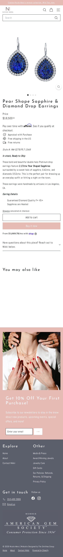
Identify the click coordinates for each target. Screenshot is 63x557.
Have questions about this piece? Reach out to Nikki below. (28, 244)
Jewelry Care (39, 463)
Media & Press (39, 453)
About (5, 458)
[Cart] (51, 9)
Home (5, 453)
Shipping (6, 211)
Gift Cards (37, 468)
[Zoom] (58, 87)
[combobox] (31, 17)
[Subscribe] (38, 431)
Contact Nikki (9, 463)
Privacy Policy (39, 481)
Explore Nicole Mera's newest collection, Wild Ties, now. (31, 2)
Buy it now (31, 226)
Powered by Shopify (40, 550)
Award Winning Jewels (43, 458)
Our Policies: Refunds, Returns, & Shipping (43, 474)
